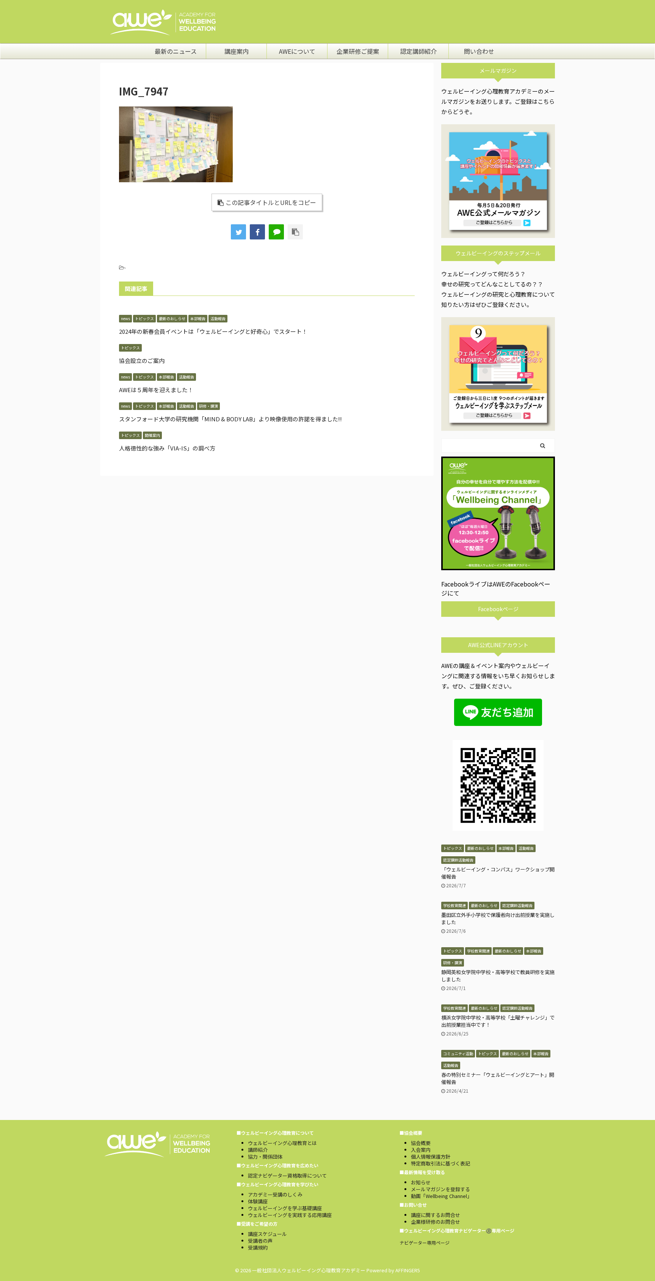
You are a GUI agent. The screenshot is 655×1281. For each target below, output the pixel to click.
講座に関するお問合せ (435, 1214)
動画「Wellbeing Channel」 (441, 1196)
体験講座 (258, 1201)
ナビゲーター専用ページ (425, 1242)
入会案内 (421, 1149)
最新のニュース (176, 51)
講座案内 (236, 51)
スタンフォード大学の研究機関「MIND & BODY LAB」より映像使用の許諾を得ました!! (230, 419)
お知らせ (421, 1182)
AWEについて (297, 51)
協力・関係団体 (265, 1156)
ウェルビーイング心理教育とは (282, 1142)
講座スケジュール (267, 1233)
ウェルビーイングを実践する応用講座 (290, 1214)
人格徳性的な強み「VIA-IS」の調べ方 (167, 448)
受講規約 (258, 1247)
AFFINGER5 (407, 1270)
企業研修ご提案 (358, 51)
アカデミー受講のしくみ (275, 1194)
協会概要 (421, 1142)
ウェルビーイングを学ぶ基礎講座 (285, 1208)
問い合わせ (479, 51)
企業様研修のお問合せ (435, 1221)
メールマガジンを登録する (440, 1189)
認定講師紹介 (418, 51)
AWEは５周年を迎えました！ (156, 390)
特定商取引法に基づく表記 (440, 1163)
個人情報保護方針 (430, 1156)
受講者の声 (260, 1240)
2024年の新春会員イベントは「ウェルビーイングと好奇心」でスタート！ (213, 331)
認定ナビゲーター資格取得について (287, 1175)
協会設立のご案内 (142, 360)
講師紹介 (258, 1149)
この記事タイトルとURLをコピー (271, 202)
